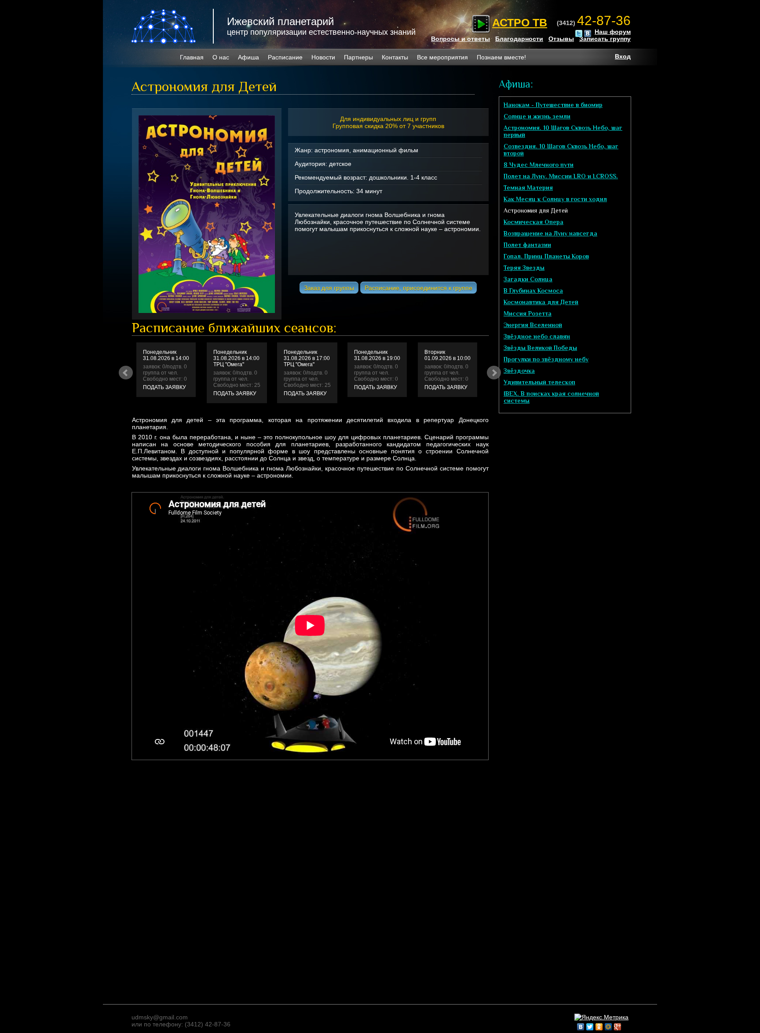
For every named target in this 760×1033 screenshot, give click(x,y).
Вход (623, 56)
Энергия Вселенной (533, 324)
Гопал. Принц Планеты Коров (546, 256)
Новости (323, 57)
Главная (192, 57)
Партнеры (358, 57)
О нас (220, 57)
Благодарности (519, 38)
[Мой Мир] (608, 1027)
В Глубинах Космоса (533, 290)
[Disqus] (303, 877)
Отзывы (561, 38)
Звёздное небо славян (537, 336)
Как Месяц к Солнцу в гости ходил (555, 198)
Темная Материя (528, 187)
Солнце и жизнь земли (537, 116)
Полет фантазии (527, 244)
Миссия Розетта (528, 313)
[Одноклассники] (599, 1027)
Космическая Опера (533, 221)
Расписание (285, 57)
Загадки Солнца (528, 279)
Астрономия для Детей (536, 210)
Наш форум (613, 31)
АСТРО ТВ (519, 22)
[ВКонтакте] (580, 1027)
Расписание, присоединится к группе (418, 287)
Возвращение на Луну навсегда (550, 233)
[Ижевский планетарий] (164, 26)
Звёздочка (519, 370)
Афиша (248, 57)
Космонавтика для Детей (541, 301)
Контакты (395, 57)
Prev (126, 373)
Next (494, 373)
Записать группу (605, 38)
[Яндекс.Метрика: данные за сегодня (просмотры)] (601, 1017)
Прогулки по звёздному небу (546, 359)
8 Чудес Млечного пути (539, 164)
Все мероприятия (442, 57)
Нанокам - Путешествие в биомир (553, 104)
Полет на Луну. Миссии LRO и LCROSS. (561, 176)
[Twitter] (590, 1027)
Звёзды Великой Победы (540, 347)
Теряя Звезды (524, 267)
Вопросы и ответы (460, 38)
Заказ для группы (329, 287)
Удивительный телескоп (539, 382)
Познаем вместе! (501, 57)
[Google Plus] (617, 1027)
